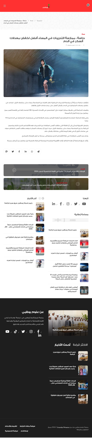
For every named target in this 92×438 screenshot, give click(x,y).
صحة (31, 20)
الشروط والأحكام (11, 426)
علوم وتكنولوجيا (61, 183)
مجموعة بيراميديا (63, 427)
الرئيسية (39, 20)
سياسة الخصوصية (11, 431)
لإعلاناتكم (24, 431)
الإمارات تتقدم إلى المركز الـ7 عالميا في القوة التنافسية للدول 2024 (59, 171)
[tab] (62, 345)
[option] (24, 235)
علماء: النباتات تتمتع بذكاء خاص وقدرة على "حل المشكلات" (44, 185)
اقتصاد (82, 169)
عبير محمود (71, 45)
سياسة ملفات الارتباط (27, 426)
